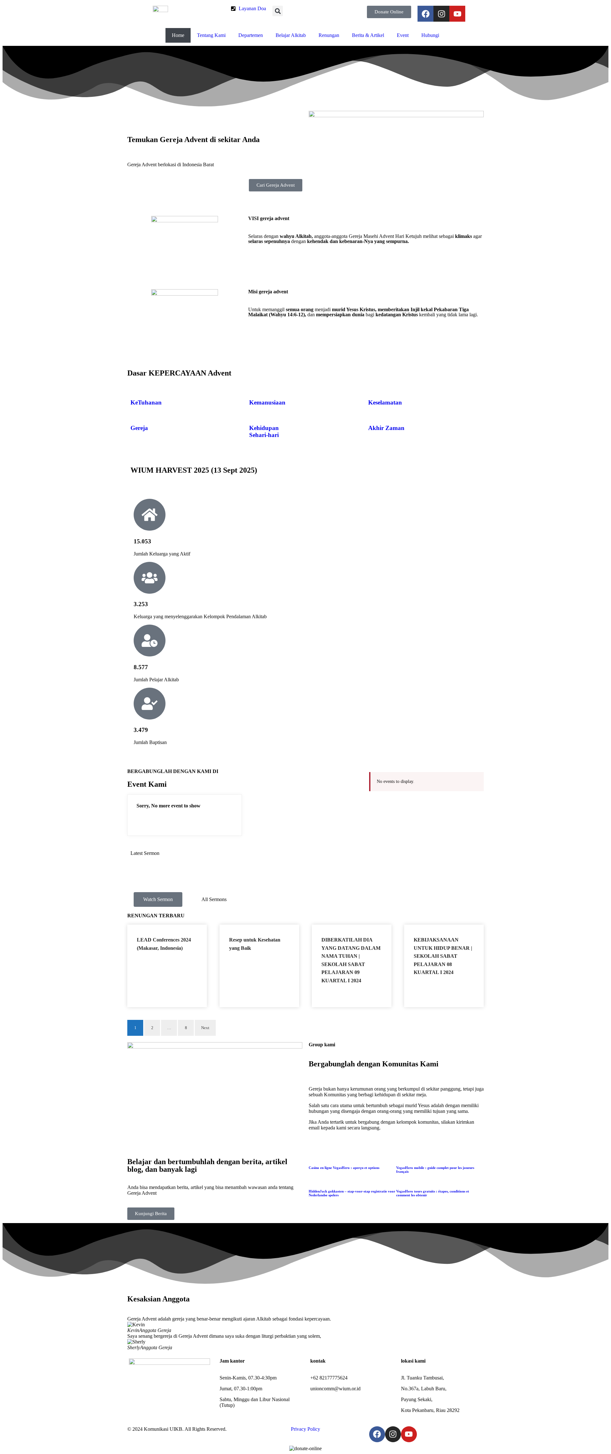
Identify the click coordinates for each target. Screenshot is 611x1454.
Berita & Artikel (368, 35)
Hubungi (430, 35)
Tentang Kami (211, 35)
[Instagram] (441, 14)
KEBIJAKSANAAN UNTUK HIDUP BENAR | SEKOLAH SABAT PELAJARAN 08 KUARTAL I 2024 (443, 956)
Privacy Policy (305, 1429)
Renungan (329, 35)
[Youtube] (457, 14)
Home (178, 35)
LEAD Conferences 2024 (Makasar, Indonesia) (234, 876)
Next (205, 1027)
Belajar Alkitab (291, 35)
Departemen (250, 35)
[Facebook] (425, 14)
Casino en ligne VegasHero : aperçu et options (344, 1168)
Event (403, 35)
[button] (277, 11)
